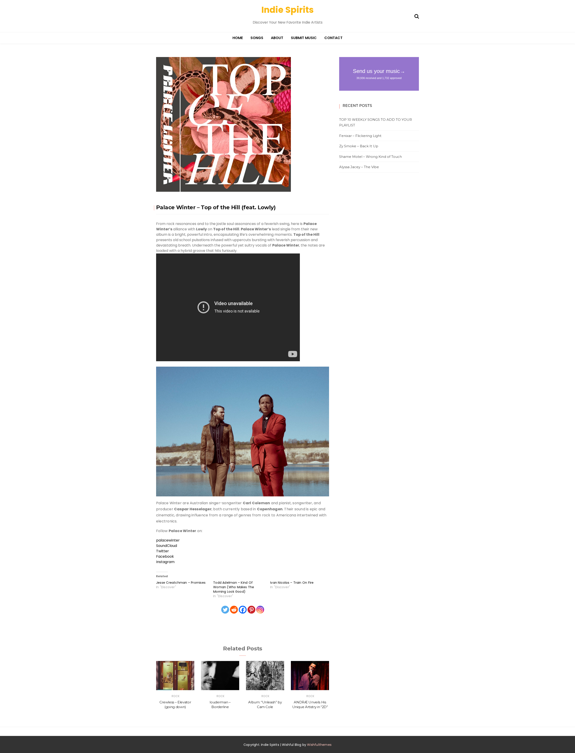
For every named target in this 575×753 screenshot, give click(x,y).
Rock (175, 696)
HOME (237, 37)
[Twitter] (225, 610)
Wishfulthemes (319, 744)
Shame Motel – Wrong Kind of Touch (370, 156)
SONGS (256, 37)
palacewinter (168, 540)
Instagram (165, 561)
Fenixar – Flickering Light (360, 136)
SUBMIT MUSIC (304, 37)
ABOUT (277, 37)
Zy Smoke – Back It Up (358, 146)
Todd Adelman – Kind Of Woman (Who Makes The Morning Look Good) (233, 587)
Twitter (162, 551)
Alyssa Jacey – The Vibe (359, 167)
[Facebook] (243, 610)
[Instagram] (260, 610)
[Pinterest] (251, 610)
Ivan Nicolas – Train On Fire (292, 582)
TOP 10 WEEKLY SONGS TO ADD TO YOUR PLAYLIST (375, 122)
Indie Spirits (287, 10)
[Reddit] (234, 610)
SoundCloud (166, 545)
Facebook (165, 556)
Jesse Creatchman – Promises (181, 582)
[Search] (416, 15)
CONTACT (333, 37)
